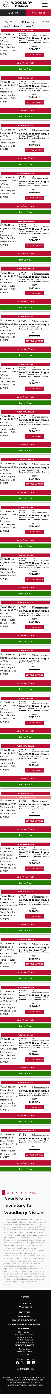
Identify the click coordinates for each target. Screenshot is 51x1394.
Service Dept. (24, 1349)
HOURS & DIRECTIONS (24, 1320)
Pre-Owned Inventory (24, 1334)
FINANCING (24, 1316)
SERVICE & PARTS (24, 1345)
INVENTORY (24, 1328)
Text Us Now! (25, 68)
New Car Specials (24, 1337)
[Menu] (45, 5)
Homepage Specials (24, 1342)
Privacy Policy (39, 1377)
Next (32, 1192)
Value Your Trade (25, 62)
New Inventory (24, 1332)
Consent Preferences (18, 1382)
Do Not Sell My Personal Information (24, 1380)
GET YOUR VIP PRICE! (35, 54)
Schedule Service (24, 1351)
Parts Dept (24, 1354)
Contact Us (9, 1377)
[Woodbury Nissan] (17, 3)
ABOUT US (24, 1312)
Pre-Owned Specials (24, 1340)
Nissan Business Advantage (24, 1324)
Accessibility (23, 1377)
